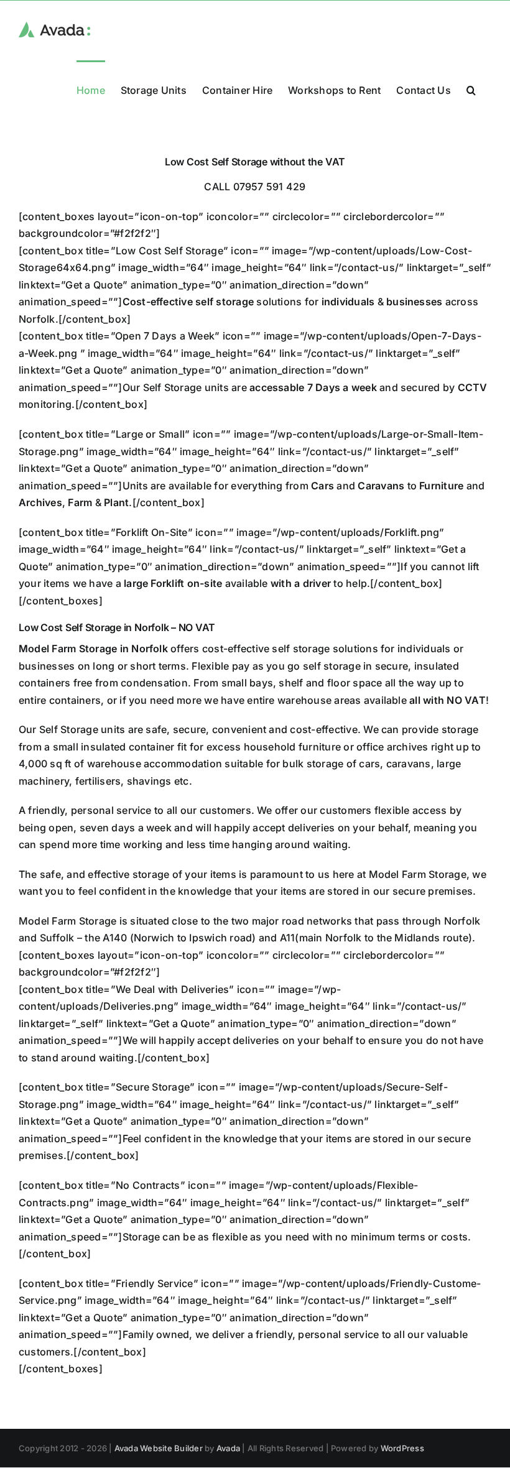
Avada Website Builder (158, 1448)
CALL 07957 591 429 (254, 186)
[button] (471, 89)
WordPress (402, 1448)
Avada (228, 1448)
